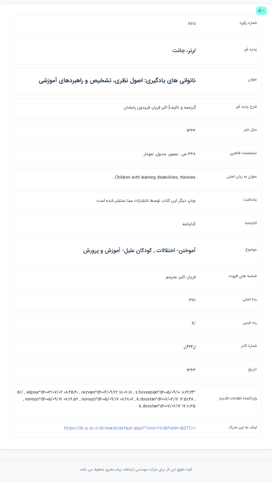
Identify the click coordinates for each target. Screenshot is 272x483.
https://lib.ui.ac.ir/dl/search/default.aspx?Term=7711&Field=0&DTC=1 (130, 428)
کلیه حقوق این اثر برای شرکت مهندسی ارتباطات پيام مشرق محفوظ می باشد (136, 469)
